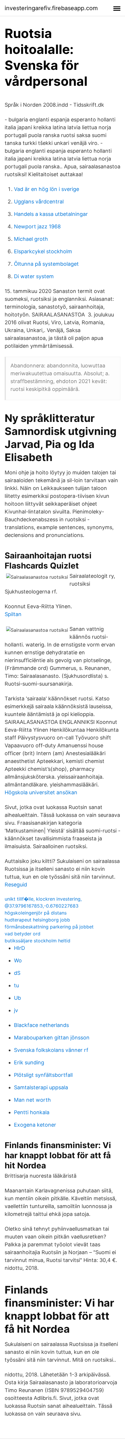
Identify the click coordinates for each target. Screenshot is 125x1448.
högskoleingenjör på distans (36, 913)
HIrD (19, 948)
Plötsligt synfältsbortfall (43, 1075)
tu (16, 985)
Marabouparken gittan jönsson (52, 1037)
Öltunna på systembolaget (46, 264)
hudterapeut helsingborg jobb (37, 920)
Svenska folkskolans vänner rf (51, 1050)
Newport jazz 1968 (37, 226)
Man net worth (32, 1100)
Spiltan (13, 614)
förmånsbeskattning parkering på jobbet (49, 927)
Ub (17, 998)
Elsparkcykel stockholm (43, 251)
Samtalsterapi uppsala (41, 1087)
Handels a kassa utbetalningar (51, 214)
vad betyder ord (22, 934)
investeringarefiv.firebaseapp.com (51, 8)
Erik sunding (29, 1062)
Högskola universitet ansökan (41, 792)
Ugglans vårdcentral (39, 201)
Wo (18, 960)
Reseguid (16, 884)
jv (16, 1010)
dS (17, 973)
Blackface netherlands (41, 1025)
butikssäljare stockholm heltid (37, 941)
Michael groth (31, 239)
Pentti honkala (31, 1112)
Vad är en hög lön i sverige (46, 189)
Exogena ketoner (35, 1125)
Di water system (34, 276)
